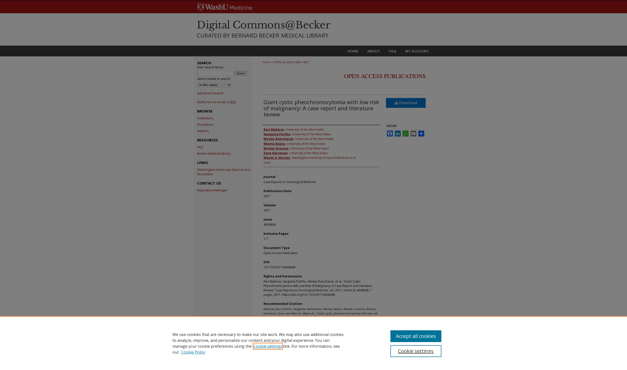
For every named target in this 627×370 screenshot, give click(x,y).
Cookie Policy (193, 352)
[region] (313, 343)
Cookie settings (267, 346)
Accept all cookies (416, 336)
